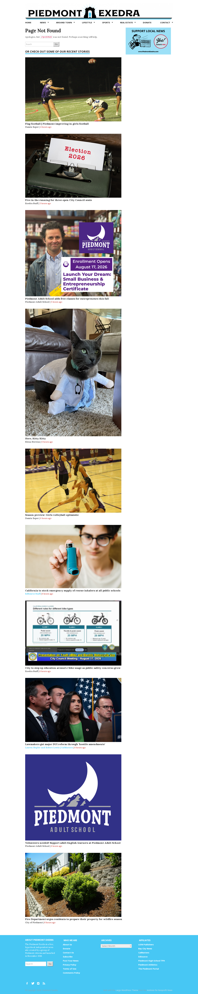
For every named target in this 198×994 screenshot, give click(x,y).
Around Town (64, 22)
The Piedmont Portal (148, 968)
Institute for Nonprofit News (159, 990)
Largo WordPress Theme (127, 990)
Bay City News (145, 948)
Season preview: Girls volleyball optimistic (52, 514)
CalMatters (143, 952)
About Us (67, 944)
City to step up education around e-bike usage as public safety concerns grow (73, 667)
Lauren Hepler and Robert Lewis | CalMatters (49, 747)
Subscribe (67, 956)
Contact (165, 22)
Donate (147, 22)
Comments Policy (71, 973)
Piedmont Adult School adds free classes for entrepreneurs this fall (67, 298)
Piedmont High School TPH (151, 960)
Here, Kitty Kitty (35, 438)
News (43, 22)
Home (28, 22)
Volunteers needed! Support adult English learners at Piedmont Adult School (73, 842)
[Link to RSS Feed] (44, 982)
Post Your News (71, 960)
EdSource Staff (32, 593)
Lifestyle (87, 22)
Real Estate (126, 22)
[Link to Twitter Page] (33, 982)
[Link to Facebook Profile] (28, 982)
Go (56, 44)
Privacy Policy (69, 964)
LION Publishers (146, 944)
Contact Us (68, 952)
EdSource (142, 956)
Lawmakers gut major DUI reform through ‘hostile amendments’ (65, 744)
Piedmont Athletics (147, 964)
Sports (106, 22)
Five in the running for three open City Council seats (58, 200)
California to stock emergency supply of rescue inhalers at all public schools (72, 590)
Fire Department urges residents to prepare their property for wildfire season (73, 919)
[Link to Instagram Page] (39, 982)
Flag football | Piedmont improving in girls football (57, 123)
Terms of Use (69, 968)
